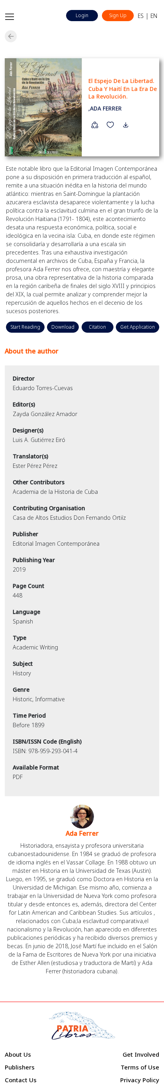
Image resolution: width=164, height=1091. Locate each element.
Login (82, 15)
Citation (97, 327)
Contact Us (21, 1080)
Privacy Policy (139, 1080)
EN (153, 16)
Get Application (137, 327)
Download (62, 327)
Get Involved (141, 1054)
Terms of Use (140, 1067)
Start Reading (25, 327)
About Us (18, 1054)
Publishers (20, 1067)
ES (141, 16)
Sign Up (118, 15)
